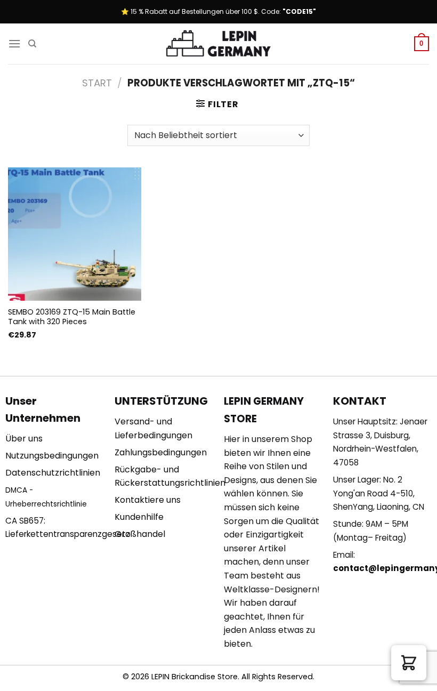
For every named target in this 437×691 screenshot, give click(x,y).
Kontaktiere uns (148, 500)
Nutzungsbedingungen (52, 455)
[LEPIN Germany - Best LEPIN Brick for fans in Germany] (218, 44)
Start (97, 83)
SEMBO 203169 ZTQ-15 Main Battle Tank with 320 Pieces (71, 317)
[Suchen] (32, 44)
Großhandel (140, 534)
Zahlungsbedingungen (161, 452)
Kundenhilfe (139, 517)
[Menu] (14, 43)
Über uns (24, 438)
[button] (408, 662)
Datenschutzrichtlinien (52, 473)
